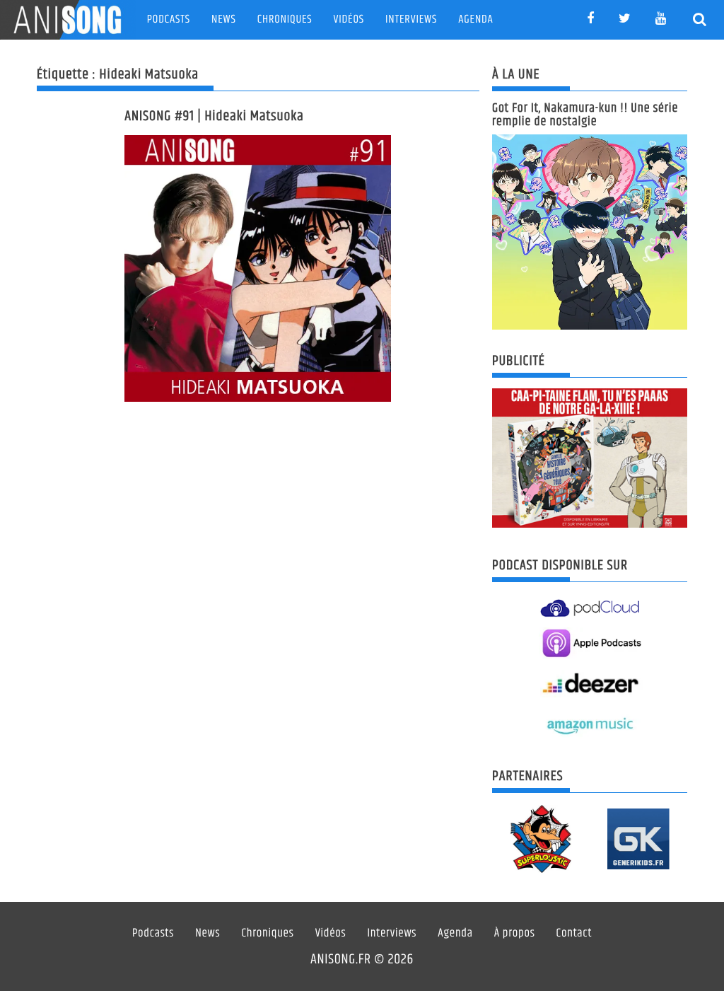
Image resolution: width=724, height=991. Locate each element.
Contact (574, 934)
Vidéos (349, 19)
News (223, 19)
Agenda (475, 19)
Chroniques (285, 19)
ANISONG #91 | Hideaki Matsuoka (214, 116)
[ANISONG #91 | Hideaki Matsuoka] (257, 268)
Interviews (411, 19)
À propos (514, 934)
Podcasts (168, 19)
